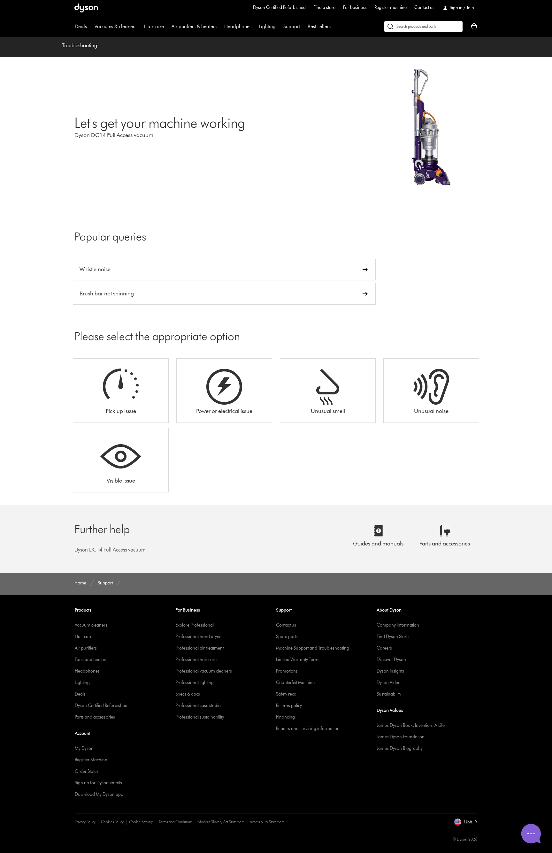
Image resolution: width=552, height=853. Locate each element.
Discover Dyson (391, 659)
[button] (465, 822)
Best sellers (319, 26)
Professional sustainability (199, 717)
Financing (285, 717)
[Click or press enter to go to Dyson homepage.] (86, 8)
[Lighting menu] (279, 26)
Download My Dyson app (99, 794)
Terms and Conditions (175, 821)
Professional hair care (196, 659)
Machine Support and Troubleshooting (312, 648)
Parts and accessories (95, 717)
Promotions (287, 671)
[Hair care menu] (167, 26)
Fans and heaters (91, 659)
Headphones (237, 26)
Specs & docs (187, 694)
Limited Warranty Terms (298, 659)
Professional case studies (198, 705)
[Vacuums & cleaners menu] (139, 26)
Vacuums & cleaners (115, 26)
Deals (81, 26)
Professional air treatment (199, 648)
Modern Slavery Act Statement (221, 821)
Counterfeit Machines (296, 682)
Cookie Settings (141, 821)
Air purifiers (86, 648)
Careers (384, 648)
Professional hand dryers (199, 636)
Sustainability (389, 694)
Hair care (154, 26)
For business (355, 7)
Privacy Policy (85, 821)
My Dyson (84, 748)
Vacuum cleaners (91, 625)
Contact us (424, 7)
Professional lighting (194, 682)
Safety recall (287, 694)
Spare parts (287, 636)
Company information (398, 625)
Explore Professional (194, 625)
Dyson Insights (390, 671)
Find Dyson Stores (393, 636)
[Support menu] (303, 26)
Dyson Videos (389, 682)
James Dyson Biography (400, 748)
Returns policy (289, 705)
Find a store (324, 7)
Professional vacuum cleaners (203, 671)
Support (291, 26)
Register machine (390, 7)
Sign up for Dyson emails (98, 783)
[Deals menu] (90, 26)
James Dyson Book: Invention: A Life (411, 725)
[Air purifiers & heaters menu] (220, 26)
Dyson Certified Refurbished (279, 7)
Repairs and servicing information (308, 728)
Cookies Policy (112, 821)
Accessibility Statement (267, 821)
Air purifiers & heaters (194, 26)
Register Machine (91, 760)
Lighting (267, 26)
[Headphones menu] (254, 26)
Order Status (87, 771)
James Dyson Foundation (401, 737)
